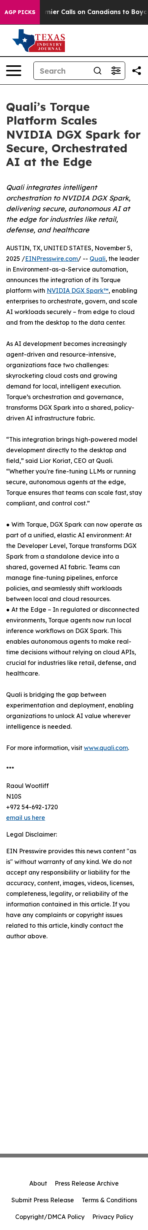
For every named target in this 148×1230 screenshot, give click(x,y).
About (38, 1183)
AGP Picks (20, 12)
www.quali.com (106, 748)
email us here (25, 817)
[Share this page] (136, 70)
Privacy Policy (112, 1217)
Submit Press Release (42, 1200)
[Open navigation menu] (13, 70)
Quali (97, 258)
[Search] (97, 70)
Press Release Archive (87, 1183)
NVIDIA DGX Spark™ (78, 290)
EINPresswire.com (51, 258)
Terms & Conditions (109, 1200)
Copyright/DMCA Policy (50, 1217)
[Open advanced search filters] (116, 70)
